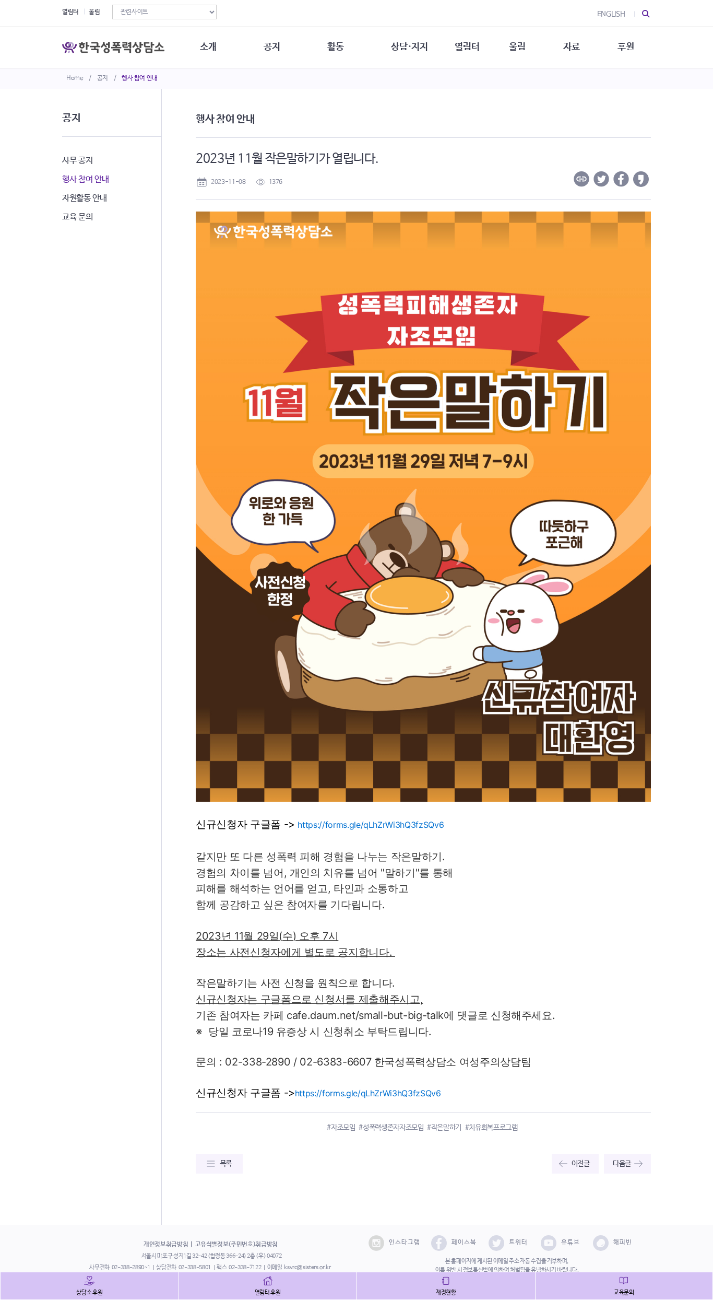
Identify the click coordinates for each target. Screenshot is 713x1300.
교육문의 (624, 1293)
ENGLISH (611, 14)
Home (75, 78)
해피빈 (622, 1242)
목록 (226, 1164)
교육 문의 (77, 217)
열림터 (70, 12)
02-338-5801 (195, 1267)
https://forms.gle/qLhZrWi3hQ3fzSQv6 (371, 824)
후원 (625, 47)
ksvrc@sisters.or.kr (307, 1267)
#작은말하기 (444, 1127)
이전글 (581, 1164)
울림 (94, 12)
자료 (571, 47)
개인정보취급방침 (166, 1244)
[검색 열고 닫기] (646, 14)
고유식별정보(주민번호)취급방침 (236, 1244)
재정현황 (446, 1293)
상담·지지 (409, 47)
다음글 (622, 1164)
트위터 (518, 1242)
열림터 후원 (268, 1293)
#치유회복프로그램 (491, 1127)
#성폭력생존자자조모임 (391, 1127)
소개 (208, 47)
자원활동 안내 (84, 198)
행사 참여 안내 (140, 78)
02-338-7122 (245, 1267)
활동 (335, 47)
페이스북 (464, 1242)
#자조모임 (341, 1127)
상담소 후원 (89, 1293)
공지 (102, 78)
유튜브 (570, 1242)
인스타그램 (404, 1242)
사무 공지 (77, 161)
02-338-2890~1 (131, 1267)
